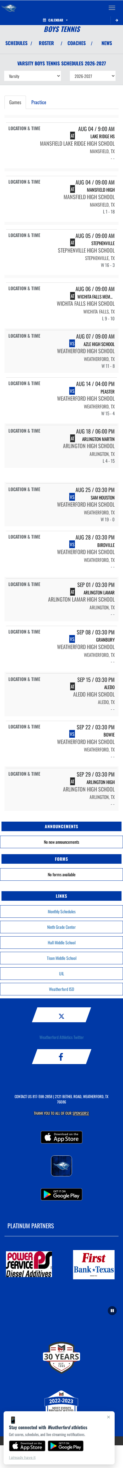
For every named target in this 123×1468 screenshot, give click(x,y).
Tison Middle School (61, 958)
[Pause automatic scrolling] (112, 1310)
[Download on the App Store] (27, 1446)
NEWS (107, 43)
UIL (61, 973)
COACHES (76, 43)
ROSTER (46, 43)
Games (15, 102)
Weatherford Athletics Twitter (61, 1037)
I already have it (22, 1457)
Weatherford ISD (61, 989)
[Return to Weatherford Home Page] (9, 7)
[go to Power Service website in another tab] (28, 1264)
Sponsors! (81, 1113)
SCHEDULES (16, 43)
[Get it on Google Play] (66, 1446)
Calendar (55, 20)
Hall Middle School (62, 942)
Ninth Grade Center (61, 927)
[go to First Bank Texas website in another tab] (94, 1264)
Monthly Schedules (62, 911)
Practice (38, 102)
